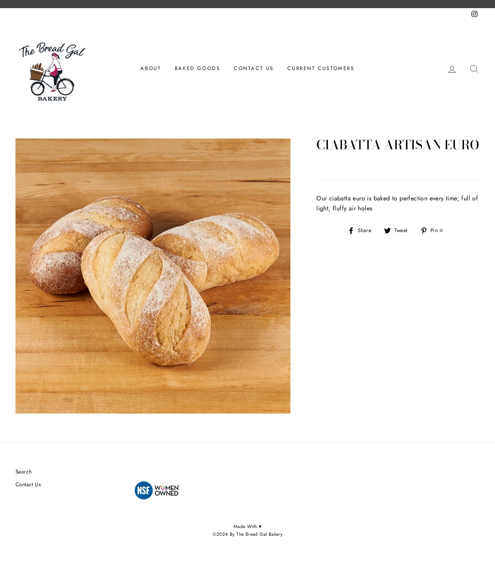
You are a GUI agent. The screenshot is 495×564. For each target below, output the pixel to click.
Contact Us (28, 484)
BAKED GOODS (197, 68)
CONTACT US (254, 68)
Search (23, 471)
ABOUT (150, 68)
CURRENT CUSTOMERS (320, 68)
